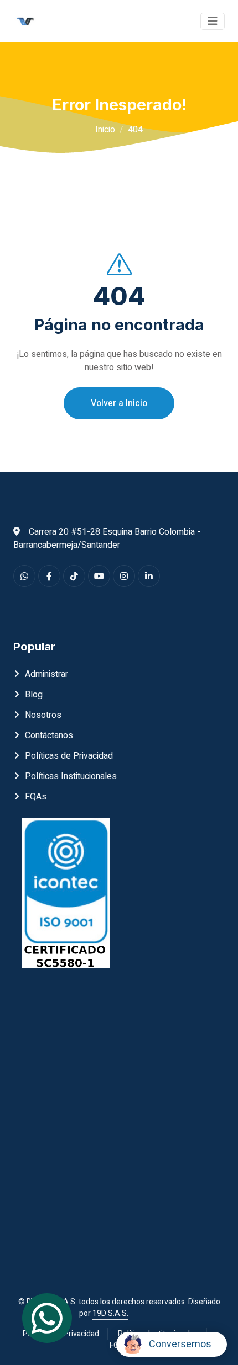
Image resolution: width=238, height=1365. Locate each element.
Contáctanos (49, 735)
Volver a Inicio (119, 403)
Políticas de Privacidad (69, 756)
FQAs (35, 796)
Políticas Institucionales (71, 776)
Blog (34, 694)
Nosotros (43, 715)
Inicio (105, 129)
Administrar (46, 674)
